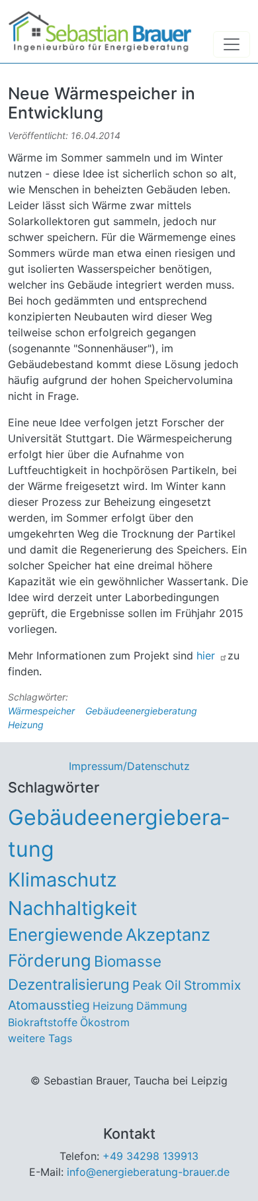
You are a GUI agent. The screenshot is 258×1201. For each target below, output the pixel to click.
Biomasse (127, 961)
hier (207, 655)
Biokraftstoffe (42, 1022)
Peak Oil (156, 985)
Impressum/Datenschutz (129, 766)
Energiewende (65, 934)
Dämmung (161, 1005)
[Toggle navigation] (231, 44)
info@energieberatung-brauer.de (148, 1171)
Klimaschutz (62, 879)
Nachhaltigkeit (72, 908)
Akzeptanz (168, 934)
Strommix (212, 985)
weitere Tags (40, 1038)
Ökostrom (105, 1022)
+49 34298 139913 (150, 1156)
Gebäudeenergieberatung (141, 710)
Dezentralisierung (69, 984)
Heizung (26, 724)
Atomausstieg (49, 1005)
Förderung (49, 960)
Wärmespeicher (41, 710)
